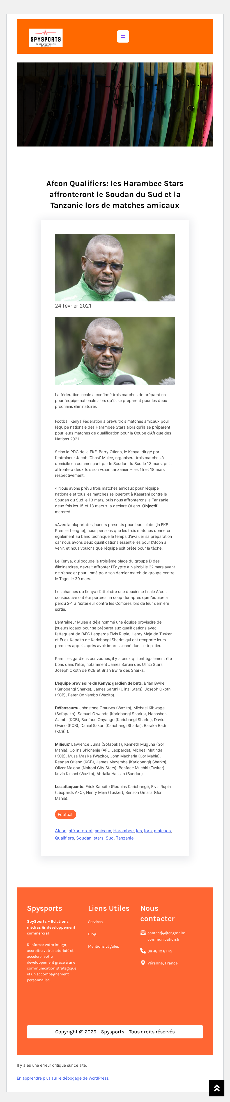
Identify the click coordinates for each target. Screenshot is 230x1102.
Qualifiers (64, 838)
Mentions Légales (103, 946)
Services (95, 921)
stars (99, 838)
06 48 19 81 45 (160, 951)
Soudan (83, 838)
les (139, 830)
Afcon (60, 830)
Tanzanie (125, 838)
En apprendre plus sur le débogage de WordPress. (63, 1078)
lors (148, 830)
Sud (110, 838)
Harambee (123, 830)
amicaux (103, 830)
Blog (92, 934)
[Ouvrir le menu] (123, 36)
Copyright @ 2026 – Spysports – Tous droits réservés (115, 1032)
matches (162, 830)
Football (65, 814)
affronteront (81, 830)
